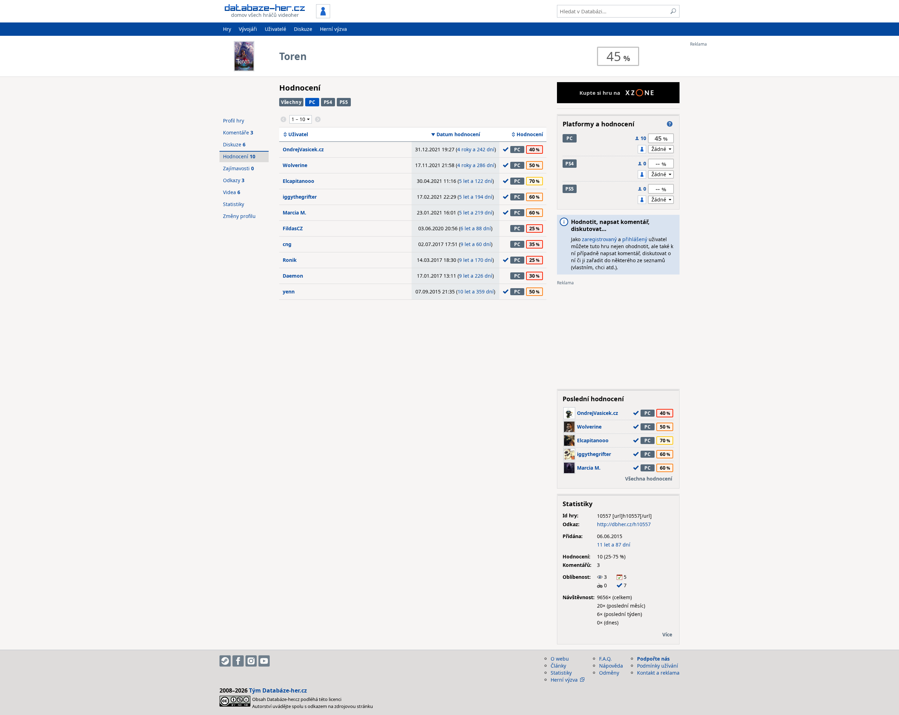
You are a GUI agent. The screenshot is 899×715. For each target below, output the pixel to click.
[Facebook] (238, 661)
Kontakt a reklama (658, 672)
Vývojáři (248, 29)
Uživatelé (275, 29)
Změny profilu (239, 216)
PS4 (328, 102)
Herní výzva (333, 29)
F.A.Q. (605, 658)
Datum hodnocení (458, 134)
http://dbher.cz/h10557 (624, 524)
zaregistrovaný (599, 239)
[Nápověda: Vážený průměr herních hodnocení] (669, 124)
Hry (227, 29)
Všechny (291, 102)
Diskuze (303, 29)
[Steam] (225, 661)
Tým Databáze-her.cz (278, 690)
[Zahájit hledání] (673, 11)
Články (558, 665)
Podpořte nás (653, 658)
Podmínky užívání (657, 665)
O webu (560, 658)
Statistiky (233, 204)
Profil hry (233, 120)
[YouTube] (264, 661)
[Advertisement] (718, 152)
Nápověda (611, 665)
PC (312, 102)
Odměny (609, 672)
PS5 (344, 102)
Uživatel (298, 134)
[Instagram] (251, 661)
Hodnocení (530, 134)
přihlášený (634, 239)
